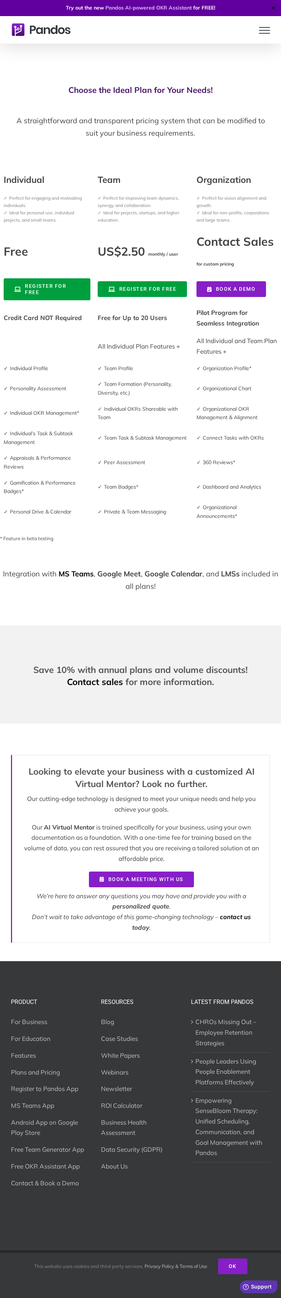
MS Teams (76, 573)
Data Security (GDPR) (131, 1149)
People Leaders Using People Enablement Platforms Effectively (225, 1071)
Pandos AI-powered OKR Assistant (148, 7)
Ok (233, 1266)
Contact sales (95, 681)
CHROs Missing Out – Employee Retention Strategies (225, 1032)
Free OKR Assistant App (45, 1166)
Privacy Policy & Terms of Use (176, 1266)
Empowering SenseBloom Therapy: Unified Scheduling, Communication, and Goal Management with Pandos (228, 1126)
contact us (235, 917)
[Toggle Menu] (264, 30)
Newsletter (116, 1088)
